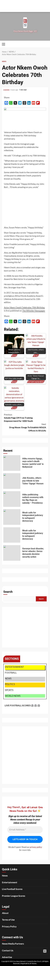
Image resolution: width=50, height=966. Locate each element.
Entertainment (9, 882)
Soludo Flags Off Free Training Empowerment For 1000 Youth (18, 417)
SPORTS (9, 690)
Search (8, 591)
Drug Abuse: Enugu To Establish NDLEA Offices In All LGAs (27, 427)
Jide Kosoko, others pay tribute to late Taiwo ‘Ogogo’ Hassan (11, 481)
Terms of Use (8, 919)
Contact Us (7, 950)
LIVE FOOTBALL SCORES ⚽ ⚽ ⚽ (22, 705)
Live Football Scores (12, 889)
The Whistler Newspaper (33, 310)
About (5, 913)
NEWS (4, 61)
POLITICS (10, 684)
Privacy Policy (9, 926)
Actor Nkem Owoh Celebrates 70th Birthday (24, 307)
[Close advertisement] (47, 9)
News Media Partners (13, 943)
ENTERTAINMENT (14, 666)
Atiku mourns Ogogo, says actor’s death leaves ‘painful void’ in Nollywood (11, 463)
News (5, 875)
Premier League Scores (13, 895)
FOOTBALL (11, 672)
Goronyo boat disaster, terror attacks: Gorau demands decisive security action (11, 553)
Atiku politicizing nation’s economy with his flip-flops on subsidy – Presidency (11, 499)
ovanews (6, 90)
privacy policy (36, 847)
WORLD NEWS (12, 695)
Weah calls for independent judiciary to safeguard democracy (11, 517)
